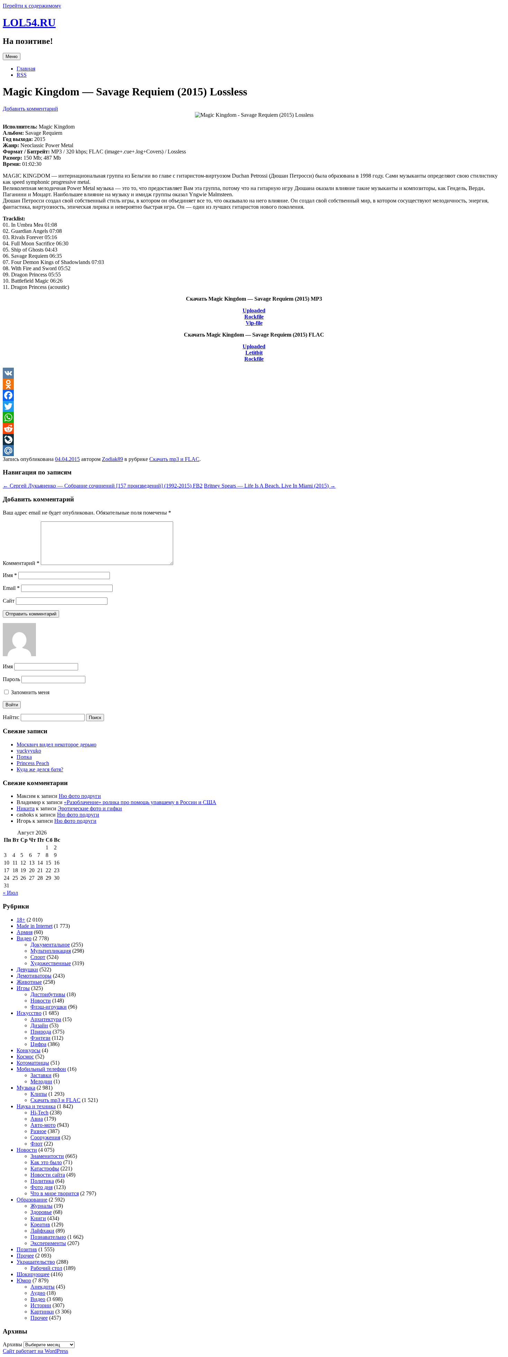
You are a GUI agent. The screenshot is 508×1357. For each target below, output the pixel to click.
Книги (38, 1218)
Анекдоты (42, 1287)
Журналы (41, 1206)
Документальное (50, 945)
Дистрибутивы (47, 994)
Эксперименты (48, 1243)
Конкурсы (28, 1050)
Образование (32, 1200)
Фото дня (41, 1187)
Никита (26, 808)
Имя (10, 575)
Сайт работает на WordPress (35, 1351)
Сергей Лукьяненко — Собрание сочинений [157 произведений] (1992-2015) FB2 (103, 486)
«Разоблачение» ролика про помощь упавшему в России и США (140, 802)
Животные (29, 982)
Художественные (50, 963)
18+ (21, 920)
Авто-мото (43, 1125)
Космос (25, 1056)
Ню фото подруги (80, 796)
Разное (38, 1131)
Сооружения (45, 1137)
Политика (42, 1181)
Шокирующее (33, 1274)
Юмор (24, 1280)
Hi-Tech (39, 1112)
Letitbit (254, 353)
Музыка (26, 1088)
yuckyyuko (29, 751)
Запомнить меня (29, 692)
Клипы (38, 1094)
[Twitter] (254, 406)
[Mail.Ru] (254, 450)
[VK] (254, 373)
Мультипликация (50, 951)
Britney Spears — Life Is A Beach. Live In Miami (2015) (270, 486)
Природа (40, 1032)
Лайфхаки (42, 1231)
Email (11, 588)
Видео (24, 938)
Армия (24, 932)
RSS (22, 75)
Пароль (11, 679)
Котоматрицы (33, 1063)
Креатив (40, 1224)
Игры (23, 988)
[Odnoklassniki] (254, 384)
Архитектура (45, 1019)
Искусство (29, 1013)
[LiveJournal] (254, 439)
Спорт (37, 957)
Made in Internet (35, 926)
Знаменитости (47, 1156)
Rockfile (254, 317)
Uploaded (254, 310)
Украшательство (36, 1262)
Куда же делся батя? (40, 769)
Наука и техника (36, 1106)
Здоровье (41, 1212)
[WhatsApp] (254, 417)
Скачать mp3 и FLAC (174, 459)
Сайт (9, 601)
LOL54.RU (29, 22)
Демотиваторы (34, 976)
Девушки (27, 969)
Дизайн (39, 1025)
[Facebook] (254, 395)
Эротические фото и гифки (90, 808)
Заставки (40, 1075)
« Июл (10, 893)
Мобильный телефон (41, 1069)
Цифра (38, 1044)
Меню (12, 56)
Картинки (42, 1311)
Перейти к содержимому (32, 6)
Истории (40, 1305)
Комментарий (21, 563)
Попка (24, 757)
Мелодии (41, 1081)
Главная (26, 69)
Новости (40, 1000)
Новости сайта (47, 1175)
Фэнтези (40, 1038)
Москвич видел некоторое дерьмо (56, 744)
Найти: (11, 717)
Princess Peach (33, 763)
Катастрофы (44, 1168)
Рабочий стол (46, 1268)
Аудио (37, 1293)
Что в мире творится (54, 1193)
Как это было (46, 1162)
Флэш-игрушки (48, 1007)
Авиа (36, 1119)
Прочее (25, 1256)
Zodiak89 (112, 459)
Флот (36, 1144)
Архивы (12, 1344)
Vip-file (254, 323)
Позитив (27, 1249)
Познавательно (48, 1237)
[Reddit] (254, 428)
